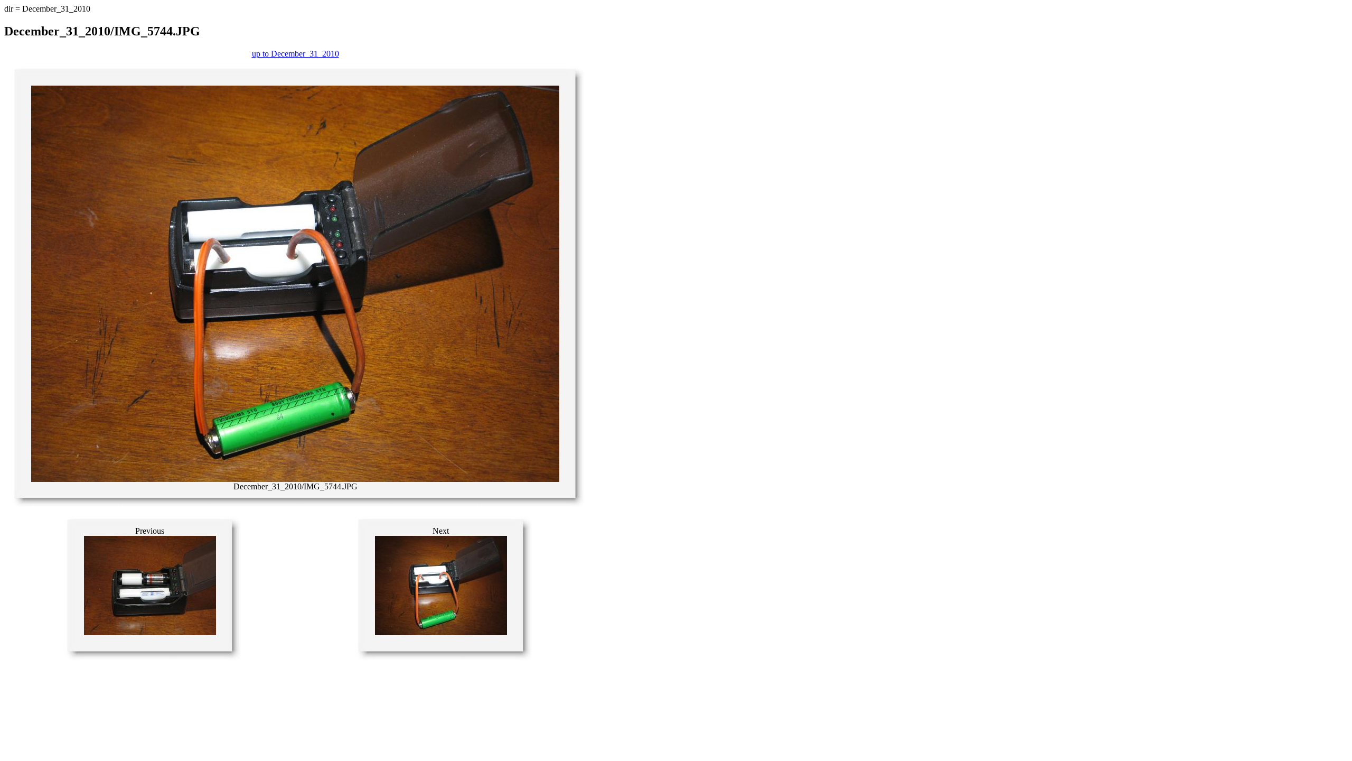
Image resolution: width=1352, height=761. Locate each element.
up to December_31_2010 (295, 53)
